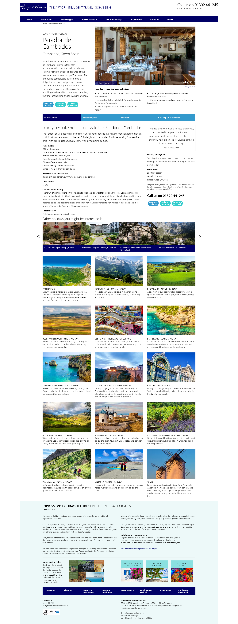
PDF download (72, 104)
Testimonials (165, 590)
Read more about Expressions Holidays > (139, 548)
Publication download (183, 591)
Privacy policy (127, 590)
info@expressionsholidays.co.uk (55, 605)
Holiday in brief (50, 117)
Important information (88, 591)
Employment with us (146, 591)
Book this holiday (48, 104)
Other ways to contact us (190, 8)
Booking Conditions (107, 591)
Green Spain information (169, 117)
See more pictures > (188, 87)
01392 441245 (206, 4)
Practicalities (125, 117)
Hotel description (89, 117)
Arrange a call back (177, 203)
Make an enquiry (60, 104)
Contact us (50, 590)
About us (68, 590)
